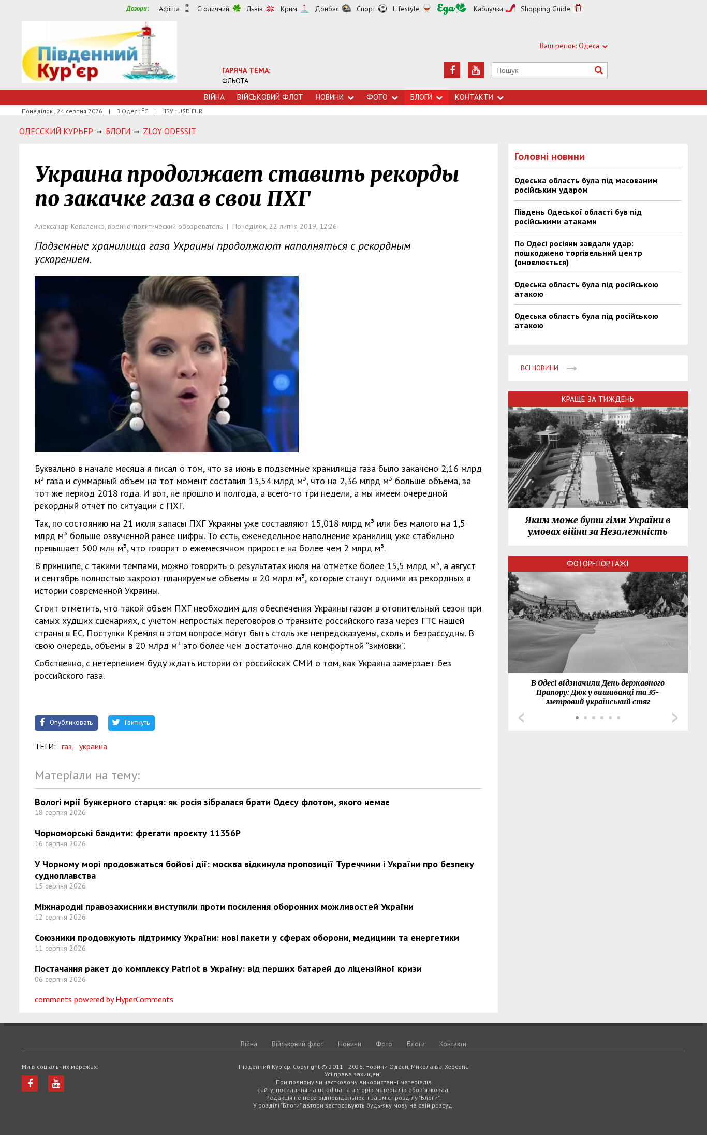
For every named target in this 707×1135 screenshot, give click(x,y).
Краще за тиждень (598, 399)
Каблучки (488, 8)
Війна (214, 97)
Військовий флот (270, 97)
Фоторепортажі (598, 564)
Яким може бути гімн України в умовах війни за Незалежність (598, 526)
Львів (255, 8)
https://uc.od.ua (99, 55)
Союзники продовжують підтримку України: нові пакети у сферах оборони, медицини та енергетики (247, 937)
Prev (521, 717)
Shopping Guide (545, 8)
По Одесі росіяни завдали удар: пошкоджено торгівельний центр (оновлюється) (578, 252)
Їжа (451, 9)
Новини (330, 97)
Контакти (474, 97)
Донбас (327, 8)
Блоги (421, 97)
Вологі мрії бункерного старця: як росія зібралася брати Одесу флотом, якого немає (212, 802)
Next (674, 717)
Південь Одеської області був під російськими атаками (578, 216)
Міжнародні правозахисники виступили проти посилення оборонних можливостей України (224, 906)
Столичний (213, 8)
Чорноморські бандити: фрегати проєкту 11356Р (138, 833)
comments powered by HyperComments (104, 999)
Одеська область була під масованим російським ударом (586, 185)
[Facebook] (452, 70)
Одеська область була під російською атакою (586, 289)
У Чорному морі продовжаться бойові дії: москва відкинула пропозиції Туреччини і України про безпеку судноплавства (254, 869)
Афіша (169, 8)
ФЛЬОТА (235, 80)
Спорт (366, 8)
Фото (377, 97)
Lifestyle (406, 8)
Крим (289, 8)
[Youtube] (476, 70)
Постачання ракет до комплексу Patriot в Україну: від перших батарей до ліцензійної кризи (228, 968)
